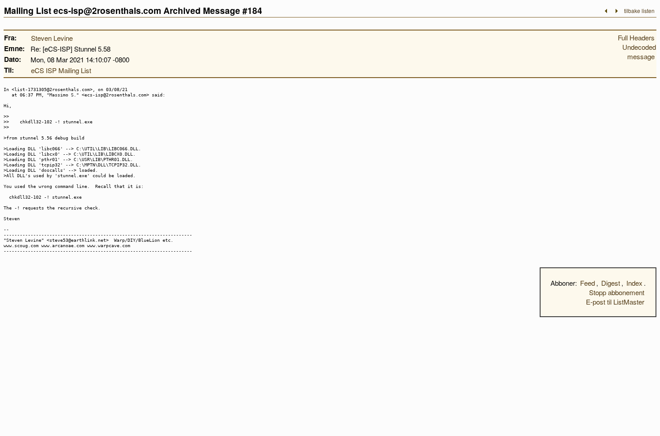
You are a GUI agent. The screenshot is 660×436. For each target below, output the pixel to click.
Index (634, 283)
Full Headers (636, 37)
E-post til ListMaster (615, 301)
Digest (610, 283)
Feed (587, 283)
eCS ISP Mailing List (61, 70)
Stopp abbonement (616, 292)
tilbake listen (639, 10)
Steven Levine (52, 38)
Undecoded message (639, 51)
